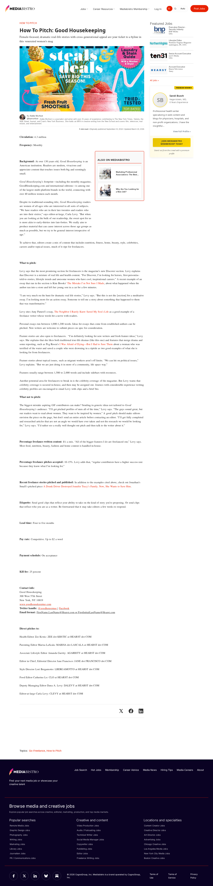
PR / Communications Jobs (23, 858)
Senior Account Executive (180, 54)
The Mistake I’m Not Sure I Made (85, 283)
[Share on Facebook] (131, 711)
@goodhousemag (48, 608)
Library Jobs (16, 849)
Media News (150, 769)
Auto (183, 8)
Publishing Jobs (84, 849)
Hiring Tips (167, 769)
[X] (24, 876)
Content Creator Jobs (154, 825)
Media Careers (185, 769)
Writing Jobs (16, 839)
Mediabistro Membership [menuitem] (133, 9)
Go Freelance (37, 750)
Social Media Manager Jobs (90, 839)
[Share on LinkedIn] (141, 711)
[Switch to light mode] (169, 8)
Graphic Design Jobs (20, 830)
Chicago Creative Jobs (155, 844)
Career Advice (131, 769)
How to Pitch (28, 23)
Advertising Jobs (152, 839)
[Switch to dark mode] (176, 8)
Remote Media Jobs (19, 825)
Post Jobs (199, 8)
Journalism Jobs (17, 853)
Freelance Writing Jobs (88, 858)
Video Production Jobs (88, 825)
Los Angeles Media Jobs (156, 849)
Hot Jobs (96, 769)
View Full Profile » (182, 131)
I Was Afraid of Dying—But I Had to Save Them (86, 344)
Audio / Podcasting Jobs (89, 830)
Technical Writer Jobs (87, 835)
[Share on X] (121, 711)
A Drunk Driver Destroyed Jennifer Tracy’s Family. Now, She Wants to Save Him (87, 486)
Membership (112, 769)
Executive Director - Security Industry (177, 28)
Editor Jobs (82, 853)
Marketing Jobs (17, 844)
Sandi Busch (177, 95)
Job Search (80, 769)
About (200, 769)
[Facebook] (13, 876)
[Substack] (57, 876)
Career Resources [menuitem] (103, 9)
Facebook (64, 608)
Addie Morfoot (36, 116)
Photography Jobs (19, 835)
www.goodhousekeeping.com (35, 604)
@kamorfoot (32, 118)
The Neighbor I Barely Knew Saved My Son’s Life (81, 311)
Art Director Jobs (152, 835)
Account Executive (177, 67)
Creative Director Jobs (155, 830)
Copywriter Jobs (85, 844)
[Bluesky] (46, 876)
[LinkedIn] (35, 876)
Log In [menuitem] (157, 9)
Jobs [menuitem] (83, 9)
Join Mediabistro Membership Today (172, 142)
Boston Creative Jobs (154, 858)
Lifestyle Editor (175, 40)
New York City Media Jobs (157, 853)
